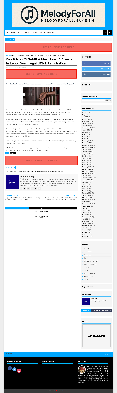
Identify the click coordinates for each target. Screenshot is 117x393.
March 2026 (86, 119)
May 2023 (85, 186)
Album (86, 249)
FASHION (50, 32)
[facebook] (105, 354)
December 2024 (87, 145)
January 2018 (86, 223)
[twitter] (108, 354)
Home (8, 55)
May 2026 (85, 115)
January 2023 (86, 195)
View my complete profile (99, 301)
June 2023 (85, 184)
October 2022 (86, 202)
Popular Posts (96, 310)
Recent (86, 310)
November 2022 (87, 199)
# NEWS (12, 153)
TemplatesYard (65, 391)
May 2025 (85, 134)
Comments (107, 310)
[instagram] (111, 354)
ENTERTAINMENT (91, 261)
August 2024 (86, 154)
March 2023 (86, 191)
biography (88, 252)
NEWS (13, 55)
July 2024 (85, 156)
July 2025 (85, 132)
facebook (65, 208)
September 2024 (87, 152)
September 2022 (87, 204)
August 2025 (86, 130)
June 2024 (85, 158)
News (13, 32)
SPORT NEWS (89, 273)
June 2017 (85, 230)
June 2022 (85, 210)
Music (35, 32)
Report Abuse (87, 287)
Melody (94, 298)
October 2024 (86, 149)
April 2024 (85, 162)
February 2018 (86, 221)
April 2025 (85, 136)
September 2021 (87, 217)
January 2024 (86, 169)
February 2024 (86, 167)
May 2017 (85, 232)
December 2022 (87, 197)
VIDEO (42, 32)
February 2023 (86, 193)
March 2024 (86, 165)
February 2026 (86, 121)
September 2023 (87, 178)
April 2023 (85, 188)
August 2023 (86, 180)
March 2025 (86, 139)
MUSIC (86, 267)
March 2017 (86, 236)
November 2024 (87, 147)
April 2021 (85, 219)
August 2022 (86, 206)
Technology (88, 276)
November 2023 (87, 173)
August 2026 (86, 112)
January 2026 (86, 123)
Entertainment (24, 32)
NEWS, (24, 67)
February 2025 (86, 141)
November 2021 (87, 215)
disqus (41, 208)
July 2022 (85, 208)
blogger (17, 208)
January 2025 (86, 143)
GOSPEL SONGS (90, 264)
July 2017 (85, 228)
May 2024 (85, 160)
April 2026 (85, 117)
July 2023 (85, 182)
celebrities (88, 258)
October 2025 (86, 125)
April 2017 (85, 234)
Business (87, 255)
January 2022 (86, 212)
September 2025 (87, 128)
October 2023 (86, 175)
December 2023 (87, 171)
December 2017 (87, 225)
